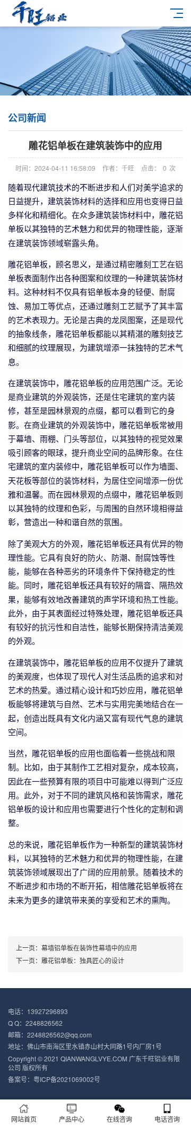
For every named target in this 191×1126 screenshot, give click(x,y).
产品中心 (71, 1118)
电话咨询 (167, 1118)
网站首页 (24, 1118)
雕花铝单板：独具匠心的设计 (82, 960)
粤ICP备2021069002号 (66, 1079)
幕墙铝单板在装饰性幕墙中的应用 (89, 947)
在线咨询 (119, 1118)
